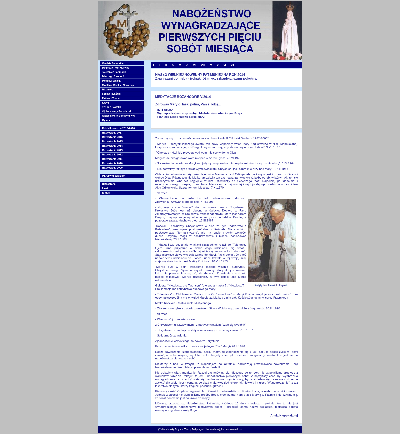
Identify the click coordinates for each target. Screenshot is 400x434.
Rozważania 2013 (112, 150)
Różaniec (107, 89)
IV (173, 65)
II (159, 65)
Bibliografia (109, 184)
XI (225, 65)
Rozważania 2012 (112, 154)
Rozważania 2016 (112, 137)
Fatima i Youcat (111, 98)
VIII (203, 65)
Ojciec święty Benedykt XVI (118, 115)
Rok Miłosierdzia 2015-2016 (118, 128)
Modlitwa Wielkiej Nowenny (118, 85)
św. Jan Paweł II (111, 107)
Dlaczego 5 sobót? (113, 76)
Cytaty (106, 120)
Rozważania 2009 (112, 167)
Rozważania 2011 (112, 159)
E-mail (106, 192)
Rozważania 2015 (112, 141)
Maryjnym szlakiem (113, 175)
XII (232, 65)
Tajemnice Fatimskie (114, 72)
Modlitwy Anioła (111, 80)
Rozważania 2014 (112, 145)
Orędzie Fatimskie (113, 63)
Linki (105, 188)
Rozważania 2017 (112, 132)
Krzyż (105, 102)
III (166, 65)
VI (187, 65)
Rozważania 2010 (112, 163)
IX (211, 65)
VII (194, 65)
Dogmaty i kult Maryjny (115, 67)
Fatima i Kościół (111, 94)
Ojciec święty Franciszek (117, 111)
